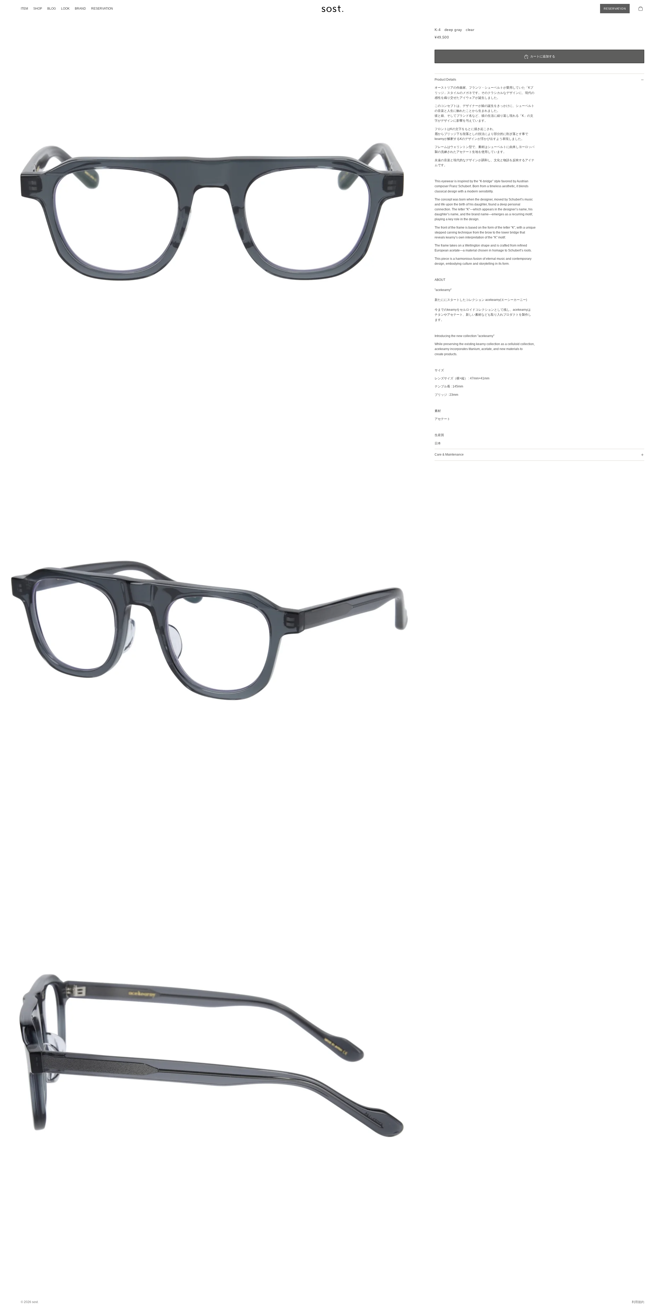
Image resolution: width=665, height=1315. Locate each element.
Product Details (445, 79)
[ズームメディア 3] (212, 1062)
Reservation (615, 8)
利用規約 (638, 1302)
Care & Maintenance (449, 455)
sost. (35, 1302)
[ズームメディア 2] (212, 637)
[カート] (640, 8)
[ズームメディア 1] (212, 212)
